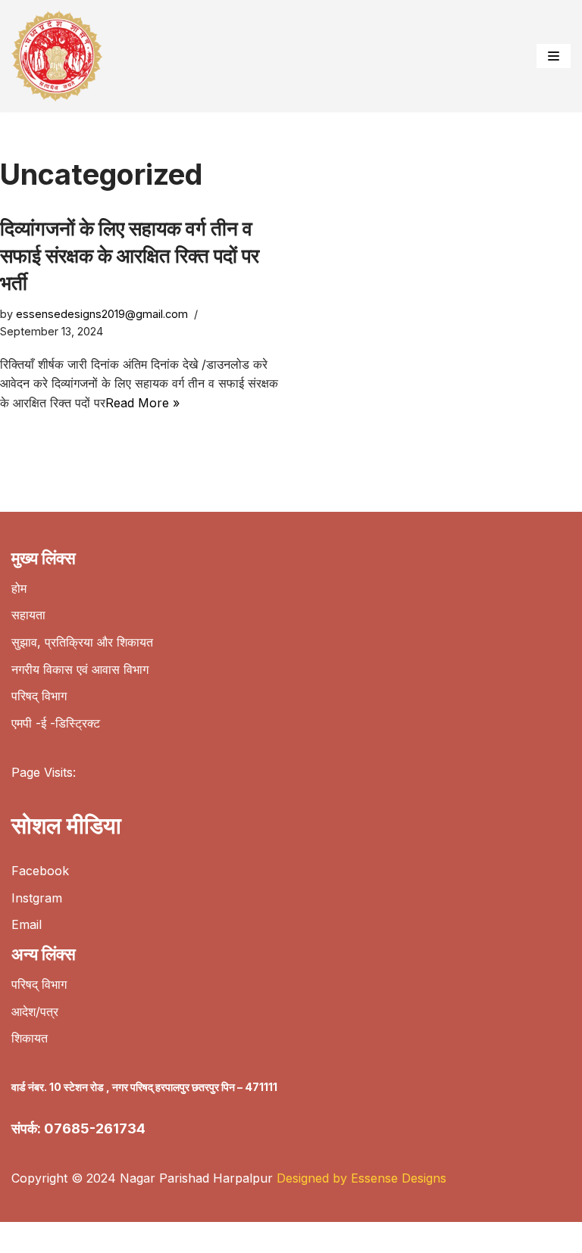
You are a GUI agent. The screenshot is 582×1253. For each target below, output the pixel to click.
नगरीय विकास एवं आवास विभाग (80, 669)
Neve (26, 1237)
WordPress (158, 1237)
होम (19, 588)
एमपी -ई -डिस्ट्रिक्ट (55, 723)
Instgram (36, 897)
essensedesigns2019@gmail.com (102, 313)
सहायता (28, 614)
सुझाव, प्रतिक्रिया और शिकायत (82, 642)
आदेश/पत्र (34, 1011)
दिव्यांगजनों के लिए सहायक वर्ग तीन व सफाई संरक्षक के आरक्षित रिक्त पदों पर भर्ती (129, 256)
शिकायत (29, 1038)
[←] (60, 56)
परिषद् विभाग (39, 695)
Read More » (142, 402)
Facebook (40, 870)
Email (26, 924)
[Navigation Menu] (554, 56)
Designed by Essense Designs (361, 1178)
